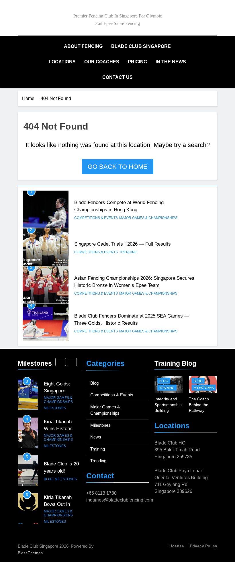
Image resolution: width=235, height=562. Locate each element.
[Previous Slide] (60, 362)
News (95, 436)
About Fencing (83, 46)
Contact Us (117, 77)
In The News (171, 61)
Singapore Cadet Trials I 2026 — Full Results (122, 243)
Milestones (55, 408)
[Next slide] (72, 362)
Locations (62, 61)
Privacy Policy (203, 546)
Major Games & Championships (148, 218)
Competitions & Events (96, 218)
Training (97, 449)
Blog (48, 479)
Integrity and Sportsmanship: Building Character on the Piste (168, 410)
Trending (128, 252)
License (176, 546)
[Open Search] (204, 61)
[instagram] (206, 18)
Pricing (137, 61)
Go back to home (118, 166)
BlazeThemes (30, 553)
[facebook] (200, 18)
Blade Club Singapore (141, 46)
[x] (213, 18)
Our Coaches (101, 61)
